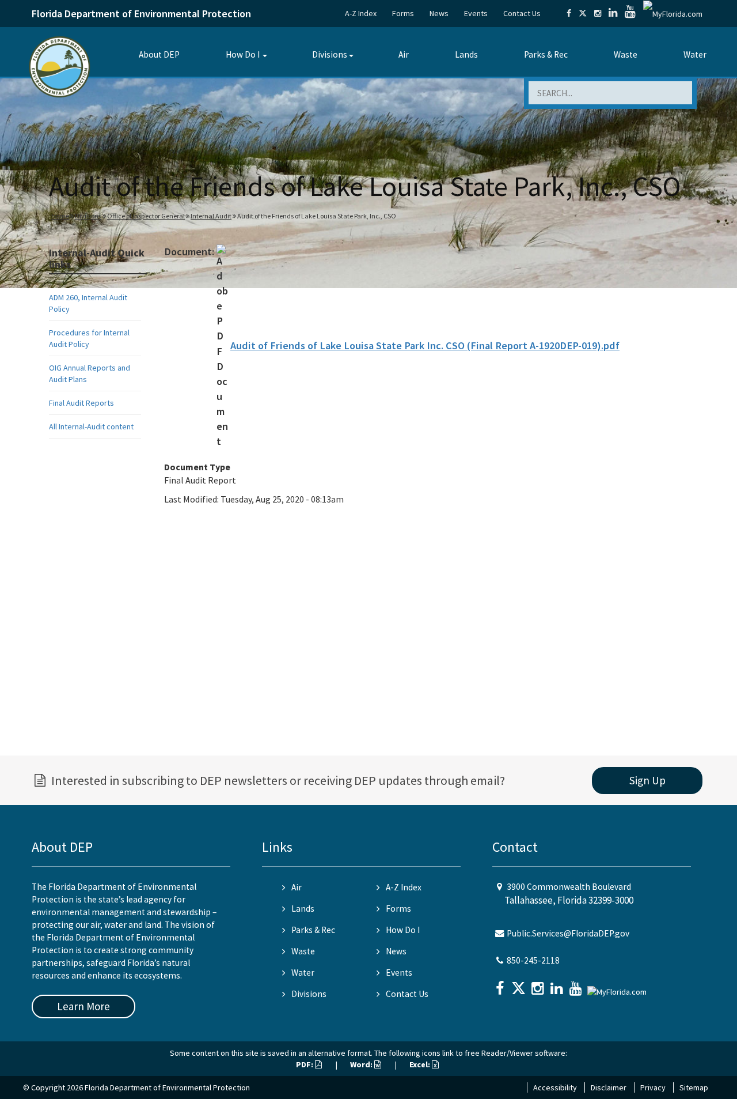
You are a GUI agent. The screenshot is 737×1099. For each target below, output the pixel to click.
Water (694, 54)
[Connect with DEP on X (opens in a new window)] (583, 13)
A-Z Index (361, 13)
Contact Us (522, 13)
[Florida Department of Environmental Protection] (60, 66)
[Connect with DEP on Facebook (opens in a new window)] (569, 13)
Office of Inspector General (146, 216)
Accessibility (555, 1087)
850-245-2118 (533, 960)
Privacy (653, 1087)
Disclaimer (608, 1087)
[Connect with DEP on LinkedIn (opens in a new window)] (613, 13)
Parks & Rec (546, 54)
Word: (362, 1064)
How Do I (243, 54)
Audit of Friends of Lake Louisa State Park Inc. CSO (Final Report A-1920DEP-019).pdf (425, 345)
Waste (625, 54)
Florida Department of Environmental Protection (141, 13)
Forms (403, 13)
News (439, 13)
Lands (466, 54)
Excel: (420, 1064)
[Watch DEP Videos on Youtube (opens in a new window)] (630, 13)
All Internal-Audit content (91, 426)
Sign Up (647, 780)
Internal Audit (211, 216)
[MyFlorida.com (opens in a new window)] (672, 13)
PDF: (305, 1064)
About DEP (159, 54)
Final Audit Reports (81, 403)
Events (476, 13)
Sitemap (693, 1087)
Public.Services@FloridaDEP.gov (568, 933)
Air (403, 54)
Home (60, 216)
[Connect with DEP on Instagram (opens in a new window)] (597, 13)
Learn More (83, 1006)
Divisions (329, 54)
